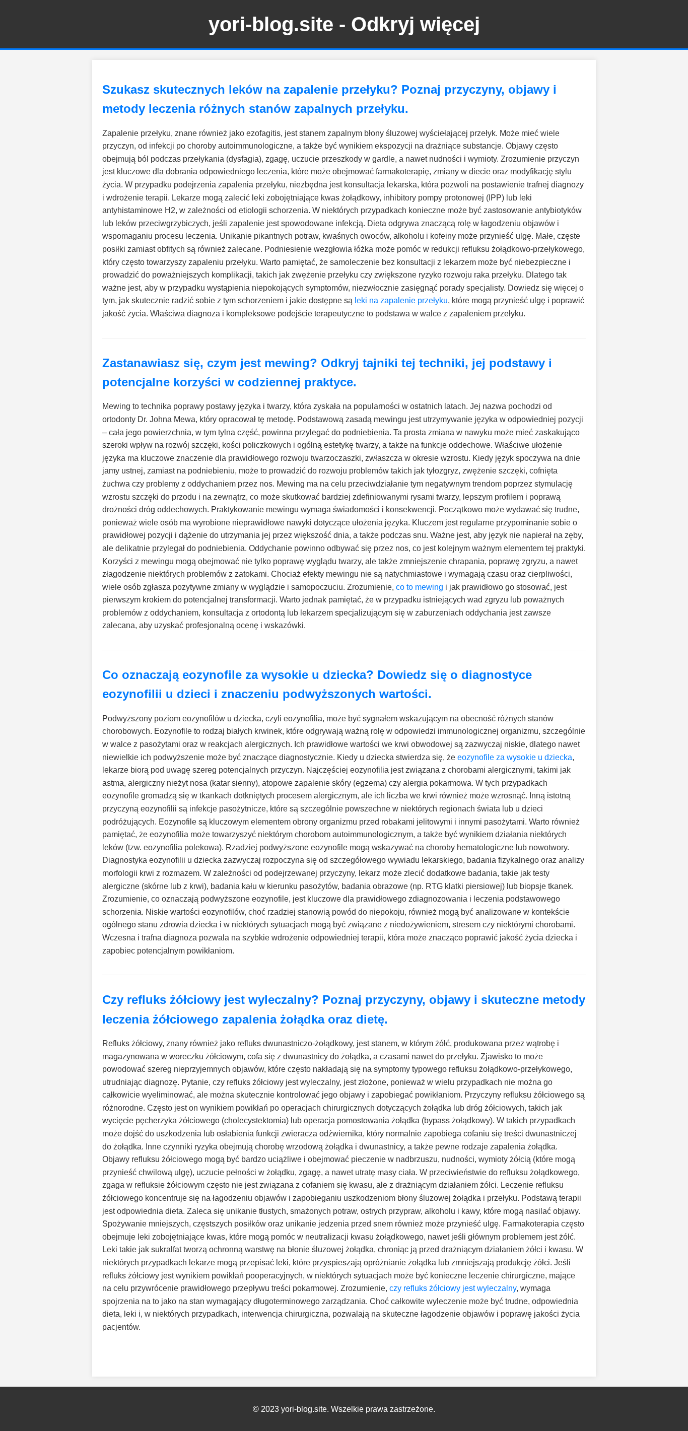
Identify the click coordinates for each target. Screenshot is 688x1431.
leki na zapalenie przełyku (401, 300)
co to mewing (419, 587)
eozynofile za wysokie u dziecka (514, 757)
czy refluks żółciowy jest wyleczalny (452, 1288)
